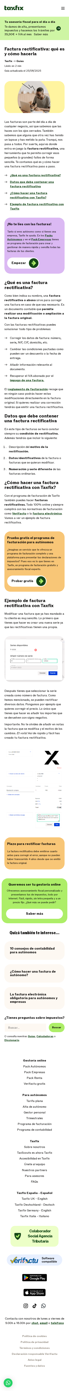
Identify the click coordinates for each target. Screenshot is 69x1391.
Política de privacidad (34, 1342)
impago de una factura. (27, 380)
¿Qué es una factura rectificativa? (35, 175)
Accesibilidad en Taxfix (34, 1158)
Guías (20, 61)
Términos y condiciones (34, 1348)
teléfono (57, 1323)
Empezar (19, 263)
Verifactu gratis (34, 1084)
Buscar (56, 1027)
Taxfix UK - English (34, 1199)
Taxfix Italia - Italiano (34, 1216)
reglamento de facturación (28, 389)
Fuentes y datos (34, 1366)
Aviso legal (34, 1360)
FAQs (34, 1182)
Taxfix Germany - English (34, 1210)
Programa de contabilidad (34, 1130)
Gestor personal (34, 1112)
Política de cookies (34, 1336)
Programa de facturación (35, 1124)
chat (34, 1323)
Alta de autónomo (34, 1107)
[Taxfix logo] (14, 8)
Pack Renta (34, 1078)
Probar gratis (22, 581)
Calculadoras (44, 1036)
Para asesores (34, 1176)
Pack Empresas (34, 1072)
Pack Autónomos (34, 1066)
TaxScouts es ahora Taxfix (34, 1153)
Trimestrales (34, 1118)
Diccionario (11, 1040)
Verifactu (19, 514)
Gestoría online (34, 1060)
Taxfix (8, 61)
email (44, 1323)
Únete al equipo (34, 1164)
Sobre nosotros (34, 1147)
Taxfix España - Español (34, 1193)
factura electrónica (47, 514)
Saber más (34, 914)
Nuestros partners (34, 1170)
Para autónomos (34, 1095)
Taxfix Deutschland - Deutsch (34, 1205)
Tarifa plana (34, 1101)
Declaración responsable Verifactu (34, 1354)
